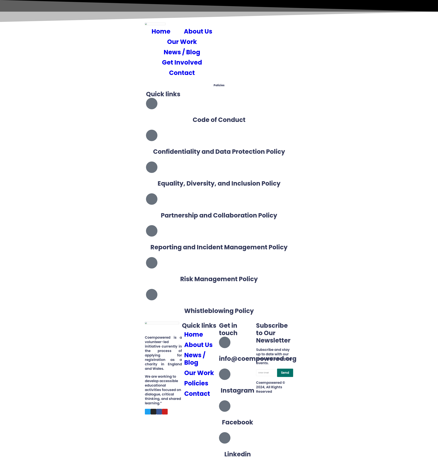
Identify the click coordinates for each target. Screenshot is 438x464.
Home (161, 31)
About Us (198, 31)
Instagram (237, 390)
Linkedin (237, 454)
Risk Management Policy (219, 279)
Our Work (182, 41)
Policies (196, 383)
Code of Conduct (219, 119)
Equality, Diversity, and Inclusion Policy (219, 183)
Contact (182, 72)
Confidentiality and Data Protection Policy (219, 151)
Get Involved (182, 62)
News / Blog (182, 52)
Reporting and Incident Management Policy (219, 247)
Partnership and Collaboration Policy (219, 215)
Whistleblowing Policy (219, 310)
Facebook (237, 422)
